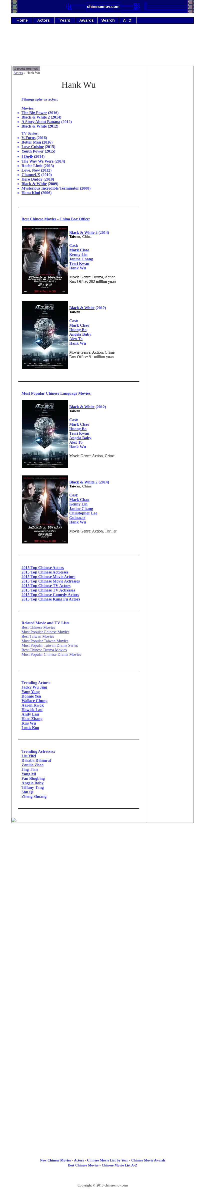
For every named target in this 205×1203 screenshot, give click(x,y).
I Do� (27, 156)
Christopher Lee (83, 513)
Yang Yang (31, 692)
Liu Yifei (29, 756)
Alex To (75, 339)
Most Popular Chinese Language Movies (56, 393)
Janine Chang (81, 259)
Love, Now (31, 170)
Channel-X (31, 175)
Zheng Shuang (34, 796)
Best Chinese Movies (38, 627)
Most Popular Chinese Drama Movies (51, 654)
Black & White (34, 126)
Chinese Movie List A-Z (119, 1165)
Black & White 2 (36, 117)
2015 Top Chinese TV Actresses (48, 590)
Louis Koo (30, 728)
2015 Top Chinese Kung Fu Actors (51, 599)
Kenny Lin (78, 254)
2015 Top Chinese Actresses (45, 572)
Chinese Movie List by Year (107, 1160)
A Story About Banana (41, 122)
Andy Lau (30, 714)
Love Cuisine (33, 147)
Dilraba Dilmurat (36, 760)
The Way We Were (38, 161)
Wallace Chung (35, 701)
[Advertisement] (103, 48)
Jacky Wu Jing (34, 687)
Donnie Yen (31, 696)
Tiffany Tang (33, 787)
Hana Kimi (31, 193)
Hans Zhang (32, 719)
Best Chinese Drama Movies (44, 650)
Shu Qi (27, 792)
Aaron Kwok (33, 705)
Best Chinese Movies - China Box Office (55, 219)
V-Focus (29, 138)
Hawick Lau (32, 710)
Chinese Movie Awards (148, 1160)
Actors (18, 73)
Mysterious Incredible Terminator (50, 188)
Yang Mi (29, 774)
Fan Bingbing (33, 778)
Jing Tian (30, 769)
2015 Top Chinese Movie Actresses (51, 581)
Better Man (31, 142)
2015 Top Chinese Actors (43, 567)
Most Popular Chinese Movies (45, 632)
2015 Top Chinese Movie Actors (48, 576)
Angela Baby (80, 334)
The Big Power (34, 113)
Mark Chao (79, 250)
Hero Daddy (32, 179)
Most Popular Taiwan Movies (45, 641)
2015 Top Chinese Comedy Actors (50, 594)
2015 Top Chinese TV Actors (46, 585)
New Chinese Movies (55, 1160)
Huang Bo (77, 330)
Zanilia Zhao (33, 765)
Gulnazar (77, 517)
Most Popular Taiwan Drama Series (50, 645)
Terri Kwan (79, 263)
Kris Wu (29, 723)
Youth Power (33, 151)
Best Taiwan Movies (38, 636)
